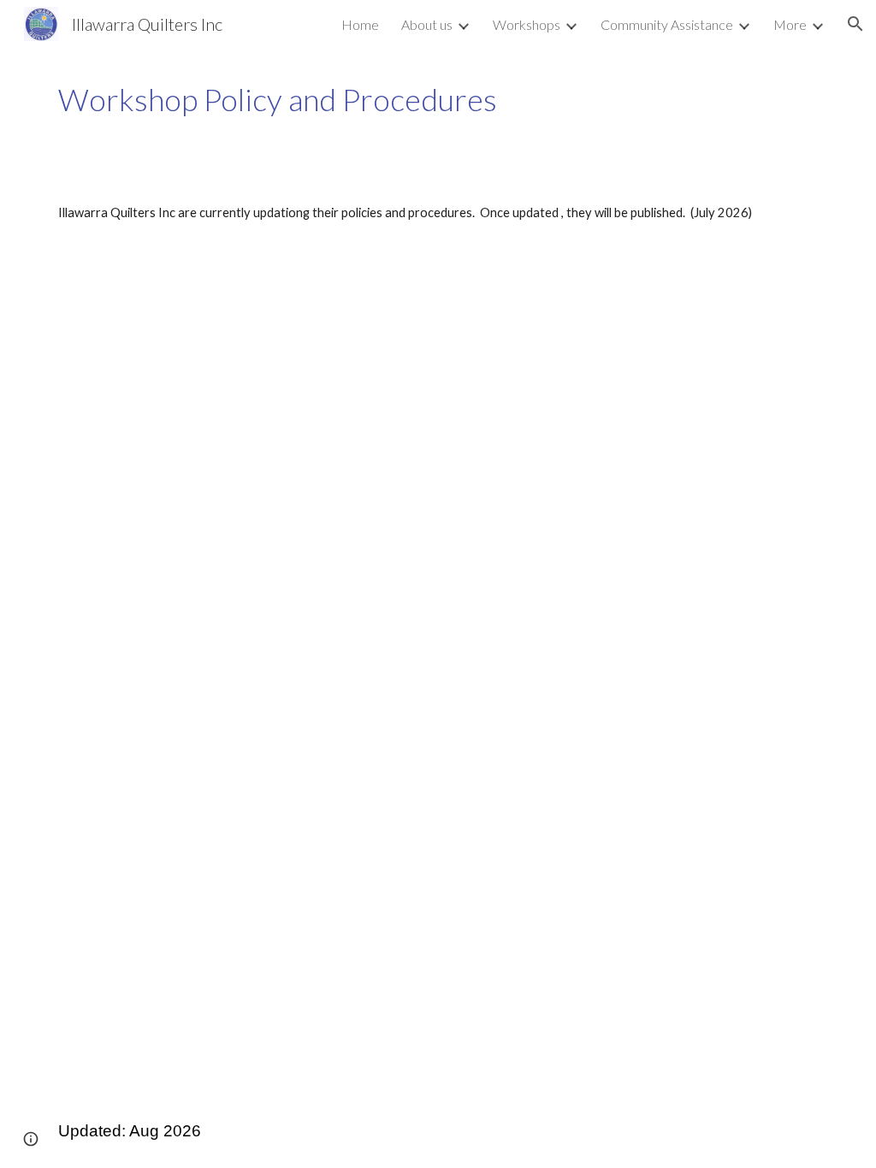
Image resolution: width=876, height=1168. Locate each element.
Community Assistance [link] (667, 24)
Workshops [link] (526, 24)
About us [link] (427, 24)
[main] (438, 99)
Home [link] (360, 24)
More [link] (790, 24)
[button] (855, 23)
